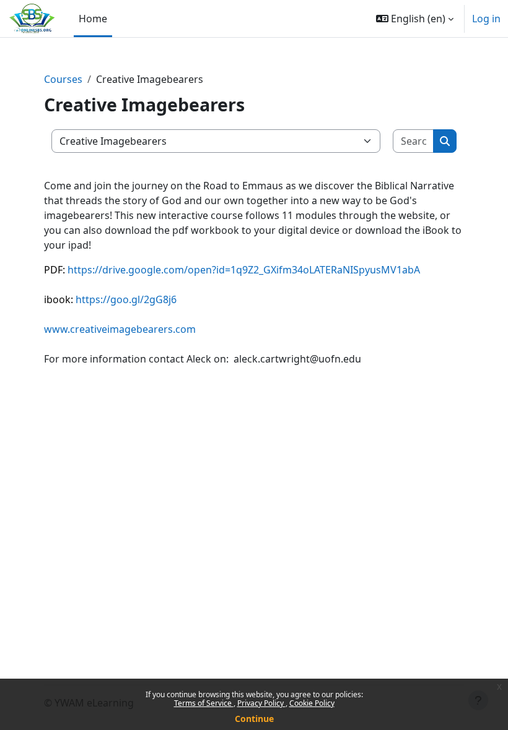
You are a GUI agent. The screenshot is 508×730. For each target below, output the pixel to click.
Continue (254, 718)
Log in (486, 18)
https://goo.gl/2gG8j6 (126, 299)
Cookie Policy (312, 703)
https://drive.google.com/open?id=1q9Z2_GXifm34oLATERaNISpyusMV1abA (244, 270)
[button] (415, 18)
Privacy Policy (261, 703)
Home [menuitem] (93, 18)
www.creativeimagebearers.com (120, 329)
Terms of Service (204, 703)
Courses (63, 79)
